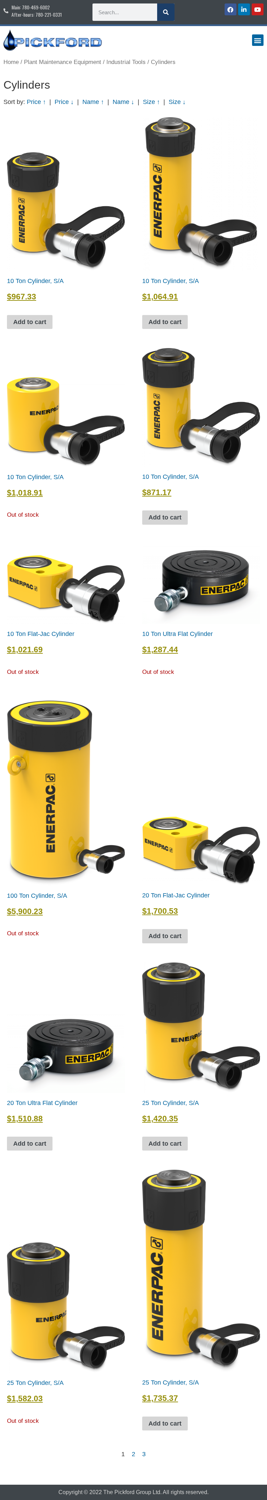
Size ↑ (151, 101)
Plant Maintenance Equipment (62, 62)
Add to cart (29, 321)
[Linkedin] (244, 9)
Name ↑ (93, 101)
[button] (258, 40)
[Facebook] (230, 9)
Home (11, 62)
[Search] (166, 12)
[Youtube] (258, 9)
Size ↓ (177, 101)
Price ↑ (36, 101)
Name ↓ (123, 101)
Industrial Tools (126, 62)
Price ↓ (64, 101)
